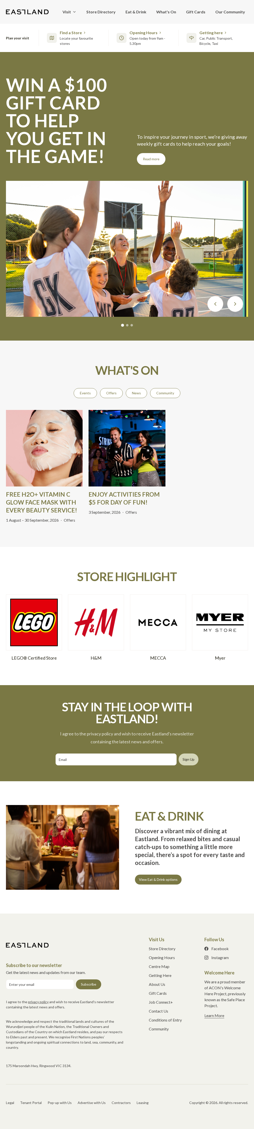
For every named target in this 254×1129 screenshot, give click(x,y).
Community (165, 357)
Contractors (121, 1067)
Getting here (211, 32)
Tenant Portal (31, 1067)
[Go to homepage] (27, 909)
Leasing (143, 1067)
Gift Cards (158, 957)
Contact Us (158, 975)
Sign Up (188, 724)
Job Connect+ (161, 966)
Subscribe (88, 948)
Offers (111, 357)
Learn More (214, 979)
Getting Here (160, 939)
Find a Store (71, 32)
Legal (10, 1067)
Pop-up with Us (60, 1067)
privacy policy (38, 966)
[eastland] (27, 12)
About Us (157, 948)
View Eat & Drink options (158, 844)
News (136, 357)
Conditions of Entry (165, 984)
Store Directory (162, 913)
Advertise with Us (92, 1067)
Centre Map (159, 930)
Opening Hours (143, 32)
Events (85, 357)
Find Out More (154, 123)
